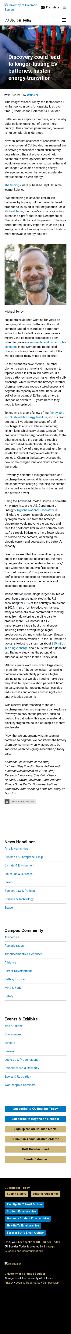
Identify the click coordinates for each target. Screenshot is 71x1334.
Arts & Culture (14, 1026)
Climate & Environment (22, 801)
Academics (12, 937)
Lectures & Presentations (21, 1059)
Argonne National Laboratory (35, 510)
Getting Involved (15, 979)
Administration (14, 945)
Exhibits (10, 1043)
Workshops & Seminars (20, 1085)
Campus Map (51, 1282)
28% (27, 603)
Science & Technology (19, 899)
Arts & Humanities (16, 848)
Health (9, 882)
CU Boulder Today (18, 20)
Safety (9, 996)
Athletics (10, 962)
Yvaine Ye (32, 94)
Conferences (13, 1034)
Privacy (9, 1282)
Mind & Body (13, 988)
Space (9, 907)
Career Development (18, 971)
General (10, 1051)
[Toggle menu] (64, 20)
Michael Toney (14, 211)
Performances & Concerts (22, 1068)
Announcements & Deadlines (24, 954)
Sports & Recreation (18, 1076)
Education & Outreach (19, 874)
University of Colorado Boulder (25, 1273)
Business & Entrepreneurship (24, 857)
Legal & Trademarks (28, 1282)
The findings (13, 185)
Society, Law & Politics (20, 891)
